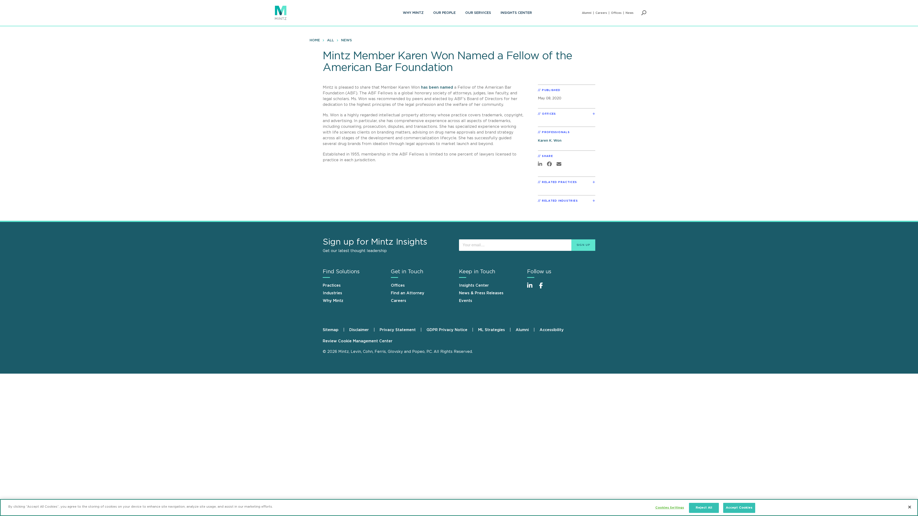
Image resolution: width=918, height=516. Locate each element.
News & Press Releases (481, 293)
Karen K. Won (550, 140)
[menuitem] (413, 13)
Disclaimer (359, 330)
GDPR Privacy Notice (446, 330)
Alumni (586, 12)
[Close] (909, 507)
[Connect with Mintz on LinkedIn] (532, 288)
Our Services (478, 13)
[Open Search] (644, 13)
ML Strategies (491, 330)
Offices (616, 12)
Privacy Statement (398, 330)
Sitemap (331, 330)
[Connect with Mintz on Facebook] (544, 288)
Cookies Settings (669, 507)
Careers (601, 12)
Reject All (704, 507)
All (330, 40)
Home (315, 40)
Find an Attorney (407, 293)
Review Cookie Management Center (358, 341)
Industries (332, 293)
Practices (332, 285)
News (630, 12)
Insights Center (516, 13)
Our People (444, 13)
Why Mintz (413, 13)
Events (465, 301)
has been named (437, 87)
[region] (459, 507)
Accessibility (552, 330)
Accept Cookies (739, 507)
